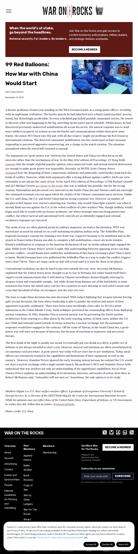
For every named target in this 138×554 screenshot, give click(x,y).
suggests (10, 164)
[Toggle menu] (8, 11)
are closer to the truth (49, 186)
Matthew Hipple (14, 92)
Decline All (107, 544)
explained (11, 173)
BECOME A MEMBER (84, 49)
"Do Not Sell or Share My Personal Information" (60, 537)
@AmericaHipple (64, 404)
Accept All (91, 544)
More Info (123, 544)
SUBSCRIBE (123, 476)
